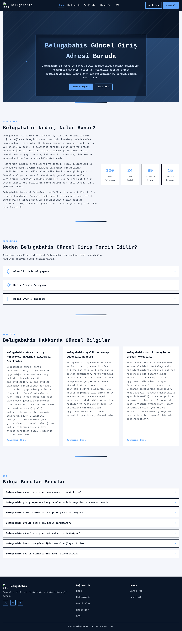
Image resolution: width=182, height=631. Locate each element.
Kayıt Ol (170, 5)
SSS (117, 5)
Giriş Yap (153, 5)
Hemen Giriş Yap (81, 87)
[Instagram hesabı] (13, 602)
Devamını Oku (15, 440)
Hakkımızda (73, 5)
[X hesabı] (5, 602)
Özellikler (90, 5)
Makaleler (106, 5)
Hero (61, 5)
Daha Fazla (103, 87)
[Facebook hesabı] (20, 602)
